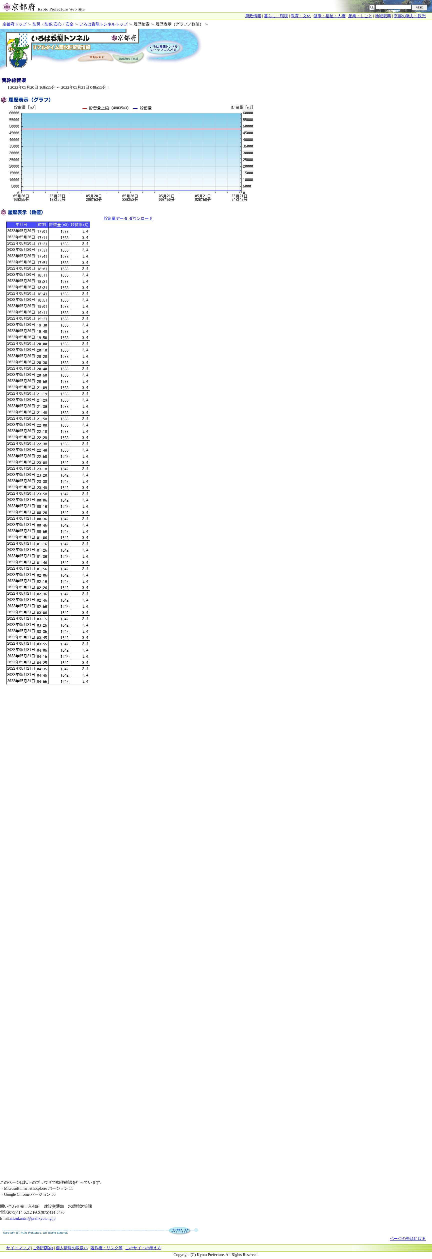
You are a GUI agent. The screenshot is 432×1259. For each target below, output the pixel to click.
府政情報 (253, 16)
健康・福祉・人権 (330, 16)
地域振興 (383, 16)
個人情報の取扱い (72, 1248)
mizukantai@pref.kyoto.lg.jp (33, 1218)
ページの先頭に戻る (408, 1238)
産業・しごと (360, 16)
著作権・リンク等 (106, 1248)
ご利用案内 (43, 1248)
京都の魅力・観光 (410, 16)
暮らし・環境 (276, 16)
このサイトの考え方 (143, 1248)
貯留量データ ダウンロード (128, 218)
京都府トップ (14, 24)
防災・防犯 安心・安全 (53, 24)
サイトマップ (18, 1248)
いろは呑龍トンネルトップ (104, 24)
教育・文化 (301, 16)
